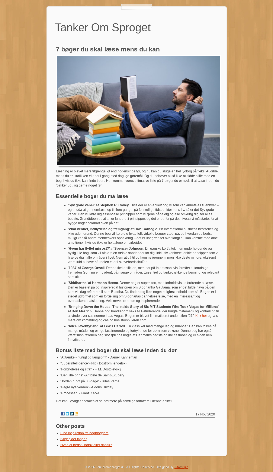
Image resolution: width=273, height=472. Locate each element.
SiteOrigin (181, 467)
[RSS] (76, 413)
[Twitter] (67, 413)
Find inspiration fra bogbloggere (84, 433)
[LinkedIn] (72, 413)
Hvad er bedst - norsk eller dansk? (86, 445)
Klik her (201, 316)
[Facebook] (63, 413)
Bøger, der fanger (73, 439)
